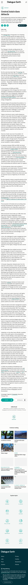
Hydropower (5, 485)
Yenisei (18, 371)
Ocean (20, 523)
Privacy (17, 556)
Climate (21, 504)
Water (20, 543)
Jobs (2, 559)
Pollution (7, 523)
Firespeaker (14, 394)
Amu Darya (16, 75)
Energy (7, 504)
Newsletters (18, 561)
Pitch (2, 561)
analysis (9, 282)
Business (7, 533)
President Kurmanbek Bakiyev (8, 96)
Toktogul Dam (6, 34)
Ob (23, 371)
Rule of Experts (15, 298)
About (2, 556)
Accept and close (7, 582)
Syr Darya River (11, 51)
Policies (17, 564)
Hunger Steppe (14, 148)
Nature (21, 513)
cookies (11, 578)
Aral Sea (20, 72)
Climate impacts (20, 485)
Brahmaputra (5, 467)
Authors (3, 564)
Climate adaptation (18, 468)
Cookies (17, 559)
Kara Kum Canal (17, 152)
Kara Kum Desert (20, 156)
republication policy (5, 572)
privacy (6, 578)
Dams (16, 453)
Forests (21, 533)
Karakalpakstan (5, 197)
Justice (7, 543)
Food (7, 513)
